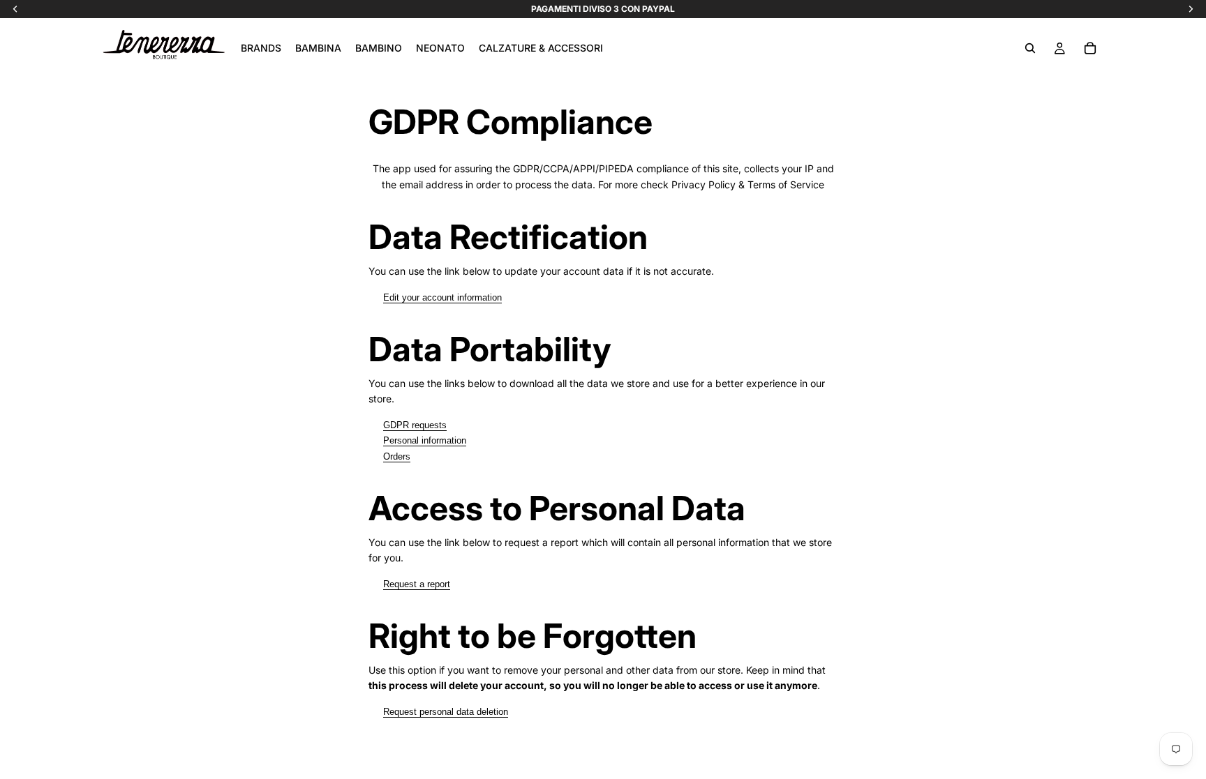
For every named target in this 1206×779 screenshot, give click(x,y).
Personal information (424, 440)
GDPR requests (415, 425)
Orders (396, 456)
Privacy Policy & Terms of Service (747, 184)
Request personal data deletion (445, 711)
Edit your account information (442, 297)
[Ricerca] (1030, 48)
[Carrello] (1090, 48)
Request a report (416, 584)
